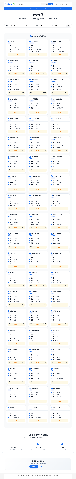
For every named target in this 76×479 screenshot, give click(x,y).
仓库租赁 (26, 475)
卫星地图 (50, 475)
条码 (60, 4)
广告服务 (53, 475)
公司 (56, 4)
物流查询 (22, 475)
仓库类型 (52, 25)
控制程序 (67, 4)
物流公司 (40, 475)
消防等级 (22, 25)
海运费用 (29, 475)
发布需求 (33, 466)
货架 (70, 4)
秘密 (62, 4)
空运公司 (33, 475)
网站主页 (19, 475)
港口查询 (43, 475)
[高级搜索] (54, 4)
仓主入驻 (43, 466)
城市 (8, 25)
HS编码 (47, 475)
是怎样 (65, 4)
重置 (68, 25)
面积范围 (37, 25)
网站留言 (57, 475)
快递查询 (36, 475)
